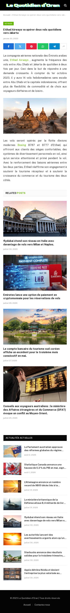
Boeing (23, 145)
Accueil (6, 15)
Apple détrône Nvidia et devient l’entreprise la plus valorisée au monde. (42, 573)
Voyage (8, 24)
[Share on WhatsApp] (43, 46)
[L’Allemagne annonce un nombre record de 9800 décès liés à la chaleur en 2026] (12, 486)
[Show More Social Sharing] (64, 46)
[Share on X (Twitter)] (20, 46)
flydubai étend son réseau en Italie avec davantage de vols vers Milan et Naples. (44, 520)
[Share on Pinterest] (31, 46)
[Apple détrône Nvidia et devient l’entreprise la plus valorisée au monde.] (12, 574)
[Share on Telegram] (54, 46)
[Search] (65, 5)
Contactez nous (42, 605)
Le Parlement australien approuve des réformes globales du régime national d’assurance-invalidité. (43, 450)
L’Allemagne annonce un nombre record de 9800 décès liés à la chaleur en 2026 (42, 485)
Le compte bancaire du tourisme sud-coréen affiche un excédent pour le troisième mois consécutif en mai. (31, 352)
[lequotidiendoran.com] (33, 5)
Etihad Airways (20, 60)
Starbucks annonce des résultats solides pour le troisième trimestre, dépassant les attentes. (43, 555)
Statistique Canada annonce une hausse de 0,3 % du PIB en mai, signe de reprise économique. (44, 467)
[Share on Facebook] (8, 46)
